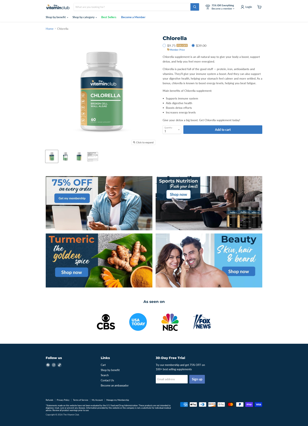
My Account (97, 400)
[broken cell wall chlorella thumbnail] (51, 156)
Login (248, 7)
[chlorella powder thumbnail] (92, 156)
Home (50, 28)
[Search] (194, 7)
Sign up (197, 379)
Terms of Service (80, 400)
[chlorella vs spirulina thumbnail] (79, 156)
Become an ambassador (115, 385)
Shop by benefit (56, 17)
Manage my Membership (117, 400)
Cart (103, 365)
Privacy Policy (63, 400)
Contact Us (107, 380)
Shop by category (84, 17)
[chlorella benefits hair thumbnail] (65, 156)
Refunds (49, 400)
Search (105, 375)
